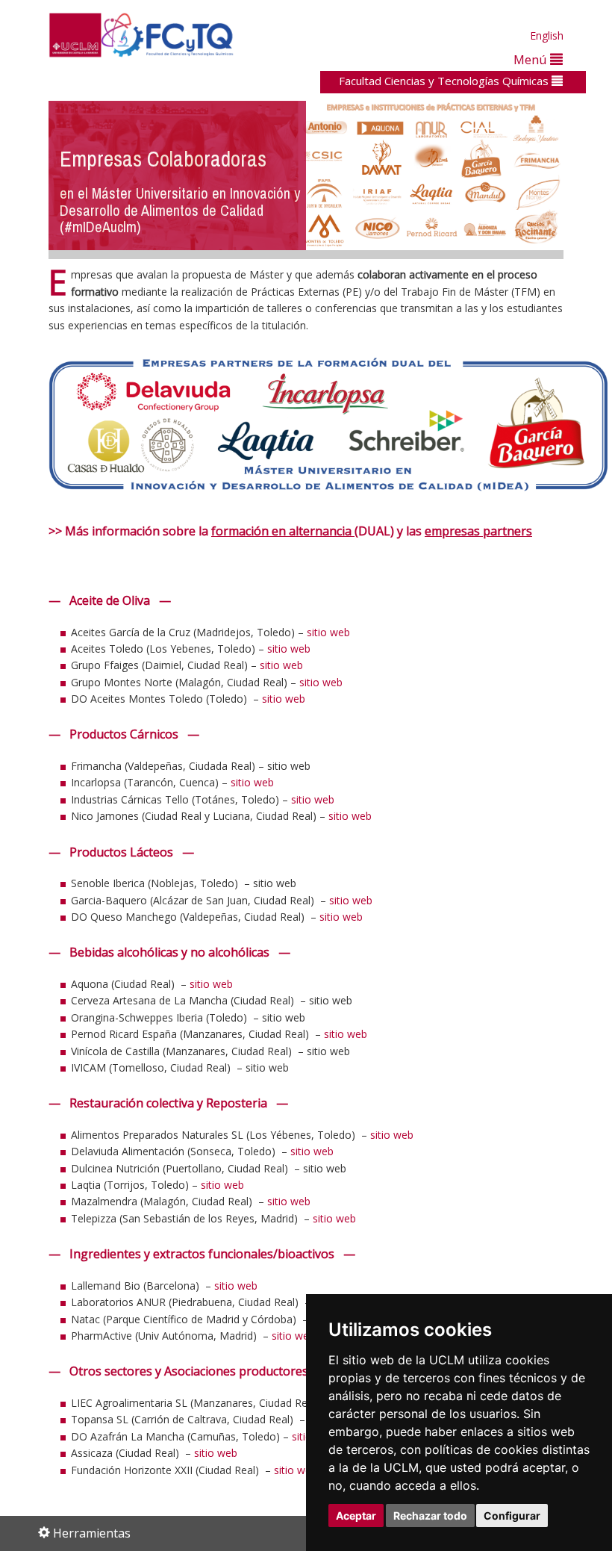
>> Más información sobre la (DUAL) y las (290, 531)
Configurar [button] (512, 1515)
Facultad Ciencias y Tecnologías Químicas (445, 80)
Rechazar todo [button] (430, 1515)
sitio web (328, 632)
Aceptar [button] (356, 1515)
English (546, 35)
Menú (531, 59)
